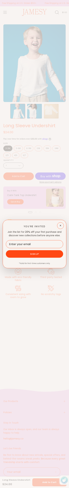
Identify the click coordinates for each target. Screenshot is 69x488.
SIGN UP (34, 253)
